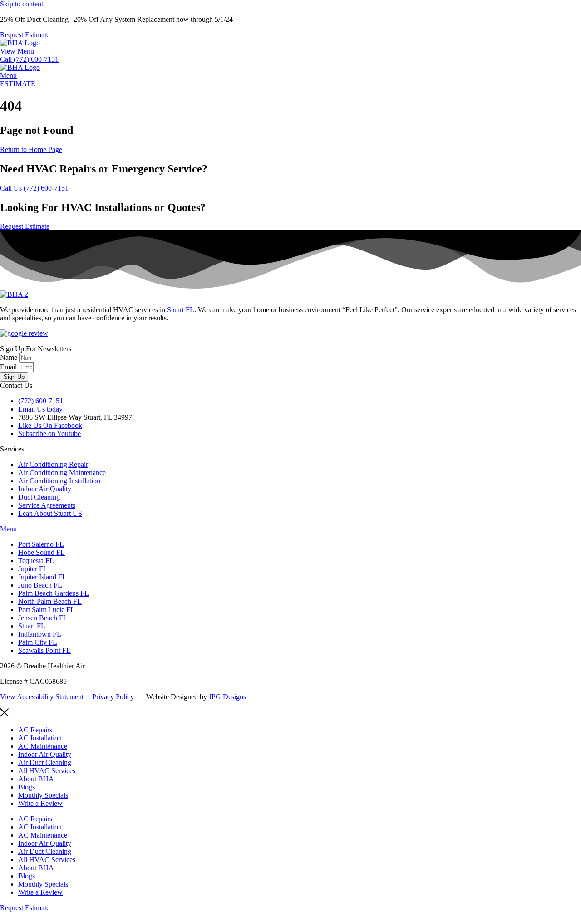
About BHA (36, 779)
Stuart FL (180, 310)
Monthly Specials (43, 795)
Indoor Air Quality (44, 754)
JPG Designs (227, 697)
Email (9, 367)
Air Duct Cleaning (44, 762)
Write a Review (40, 803)
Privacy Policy (112, 697)
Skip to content (21, 4)
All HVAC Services (46, 771)
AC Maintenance (42, 746)
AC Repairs (35, 730)
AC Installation (40, 738)
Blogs (26, 787)
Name (9, 357)
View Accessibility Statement (42, 697)
